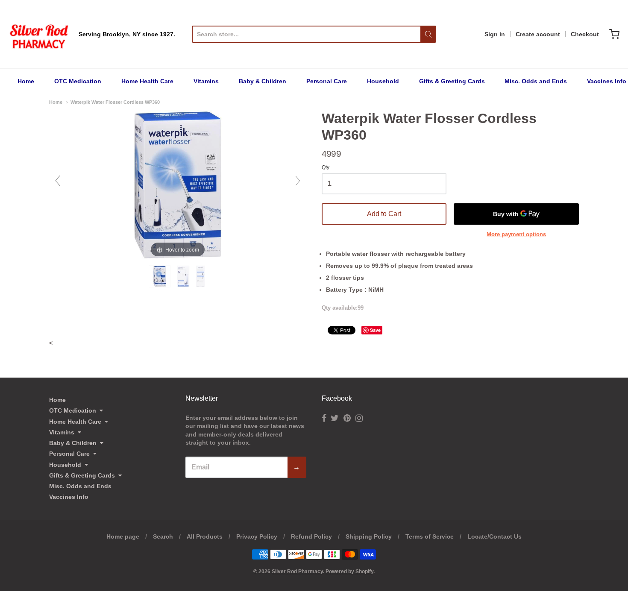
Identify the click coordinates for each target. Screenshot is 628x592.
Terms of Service (429, 536)
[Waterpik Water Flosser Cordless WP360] (160, 276)
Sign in (494, 34)
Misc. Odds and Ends (536, 81)
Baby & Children (262, 81)
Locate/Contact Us (494, 536)
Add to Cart (384, 213)
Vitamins (206, 81)
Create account (538, 34)
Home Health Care (147, 81)
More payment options (516, 234)
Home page (122, 536)
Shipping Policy (369, 536)
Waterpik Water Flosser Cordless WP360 (115, 102)
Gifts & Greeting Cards (452, 81)
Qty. (326, 167)
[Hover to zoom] (177, 184)
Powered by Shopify (349, 571)
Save (375, 330)
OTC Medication (77, 81)
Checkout (585, 34)
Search (163, 536)
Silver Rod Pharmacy (297, 571)
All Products (205, 536)
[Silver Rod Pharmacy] (38, 34)
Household (383, 81)
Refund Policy (311, 536)
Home (26, 81)
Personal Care (326, 81)
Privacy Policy (256, 536)
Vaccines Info (606, 81)
